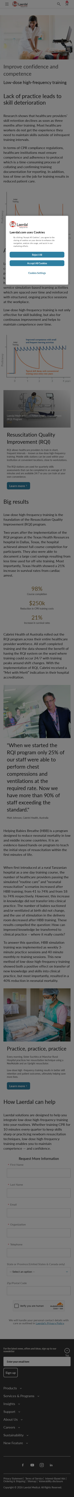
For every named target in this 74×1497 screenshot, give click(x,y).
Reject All (37, 254)
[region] (37, 250)
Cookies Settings (37, 273)
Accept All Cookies (37, 263)
